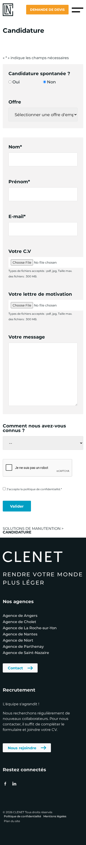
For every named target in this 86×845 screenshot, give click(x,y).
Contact (15, 667)
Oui (16, 82)
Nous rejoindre (22, 747)
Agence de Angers (20, 615)
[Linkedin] (14, 783)
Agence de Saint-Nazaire (26, 652)
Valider (17, 506)
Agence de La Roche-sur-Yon (30, 627)
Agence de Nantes (20, 634)
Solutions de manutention (32, 528)
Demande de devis (47, 9)
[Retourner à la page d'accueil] (8, 9)
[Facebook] (5, 783)
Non (51, 82)
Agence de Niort (18, 640)
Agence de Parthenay (23, 646)
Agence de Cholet (19, 621)
